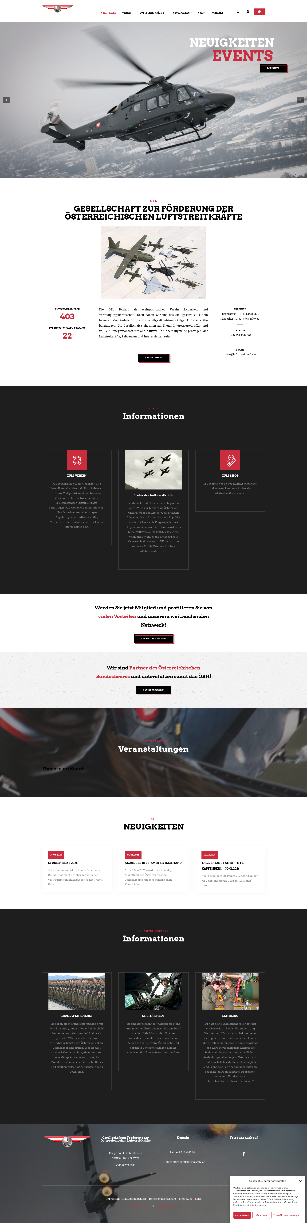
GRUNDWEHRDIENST (76, 1016)
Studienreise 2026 (63, 863)
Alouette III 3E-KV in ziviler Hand (153, 863)
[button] (300, 1181)
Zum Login (46, 93)
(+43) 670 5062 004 (240, 335)
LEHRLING (230, 1016)
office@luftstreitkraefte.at (240, 354)
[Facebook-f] (244, 1154)
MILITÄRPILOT (153, 1016)
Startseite (108, 12)
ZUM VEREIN (77, 476)
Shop (201, 12)
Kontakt (217, 12)
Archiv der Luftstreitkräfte (153, 495)
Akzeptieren (242, 1215)
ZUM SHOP (230, 476)
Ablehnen (261, 1215)
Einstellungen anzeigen (286, 1215)
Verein (126, 12)
